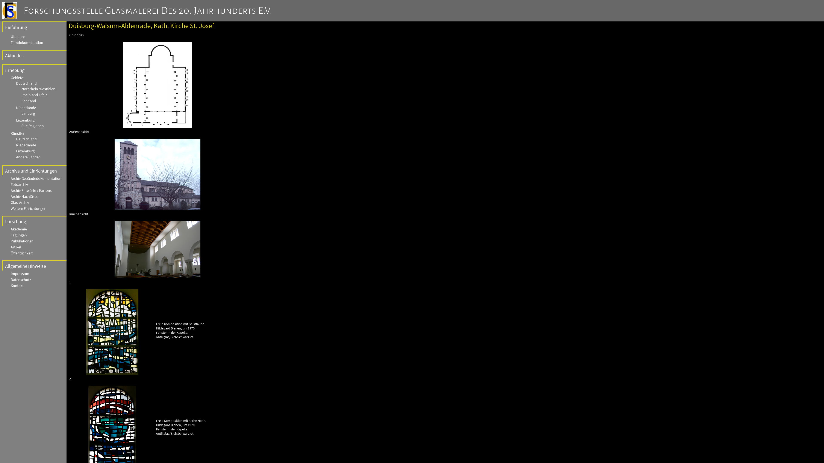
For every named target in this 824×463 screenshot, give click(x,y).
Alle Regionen (32, 125)
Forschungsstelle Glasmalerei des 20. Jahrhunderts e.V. (148, 11)
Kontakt (17, 285)
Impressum (20, 273)
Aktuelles (14, 56)
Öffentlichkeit (22, 253)
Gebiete (17, 77)
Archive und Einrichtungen (31, 171)
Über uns (18, 36)
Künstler (17, 133)
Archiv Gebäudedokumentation (36, 178)
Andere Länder (28, 157)
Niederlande (26, 107)
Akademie (19, 229)
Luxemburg (25, 120)
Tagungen (19, 235)
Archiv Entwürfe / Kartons (31, 190)
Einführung (16, 27)
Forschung (15, 221)
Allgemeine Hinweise (25, 266)
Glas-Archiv (20, 202)
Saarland (28, 101)
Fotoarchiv (19, 184)
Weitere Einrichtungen (28, 208)
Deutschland (26, 83)
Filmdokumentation (27, 42)
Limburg (28, 113)
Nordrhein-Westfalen (38, 89)
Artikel (16, 247)
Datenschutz (21, 279)
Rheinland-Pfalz (34, 95)
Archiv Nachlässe (24, 196)
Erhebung (14, 70)
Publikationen (22, 241)
